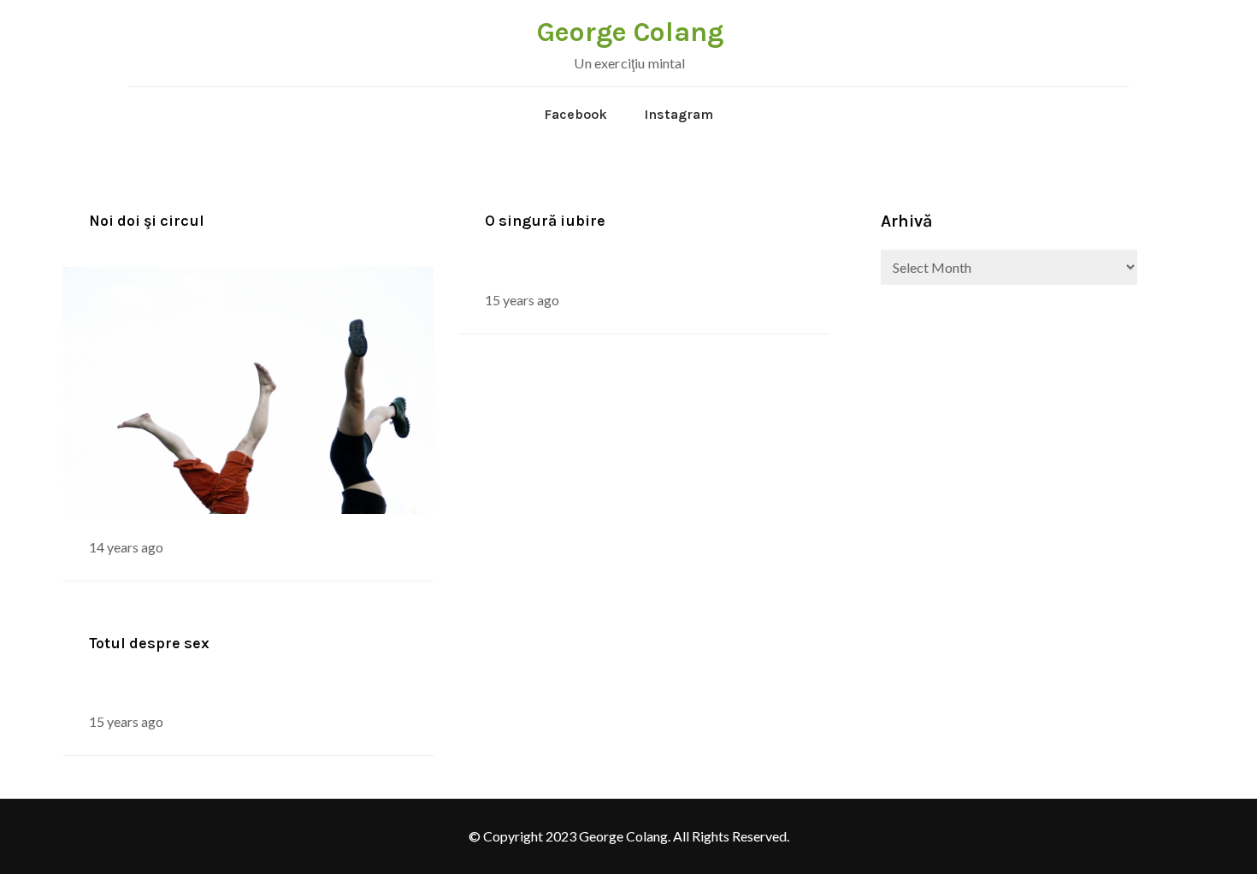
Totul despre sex (149, 643)
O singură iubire (545, 220)
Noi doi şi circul (146, 220)
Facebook (575, 114)
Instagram (678, 114)
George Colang (630, 32)
